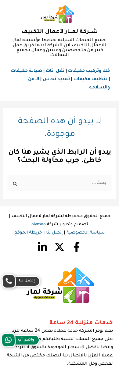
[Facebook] (76, 247)
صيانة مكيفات (26, 71)
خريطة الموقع (28, 233)
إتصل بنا (54, 233)
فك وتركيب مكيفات (89, 71)
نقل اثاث (55, 71)
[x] (59, 247)
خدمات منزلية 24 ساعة (81, 323)
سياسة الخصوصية (86, 233)
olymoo (38, 224)
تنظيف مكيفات (90, 79)
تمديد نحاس (56, 79)
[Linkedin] (42, 247)
